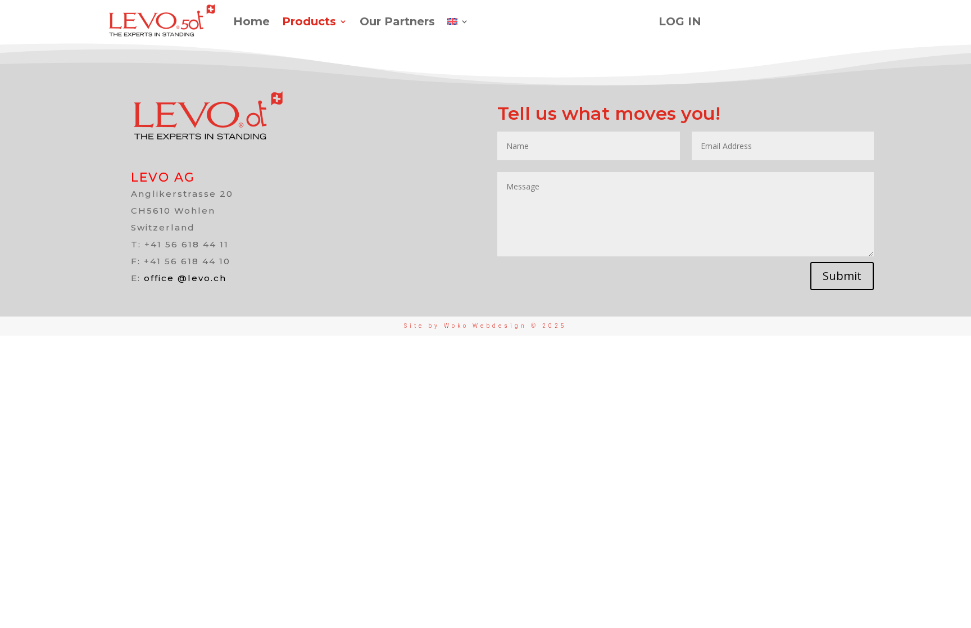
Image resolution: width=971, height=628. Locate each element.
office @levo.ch (185, 278)
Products (309, 21)
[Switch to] (458, 21)
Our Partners (397, 21)
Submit (842, 275)
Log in (680, 21)
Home (251, 21)
